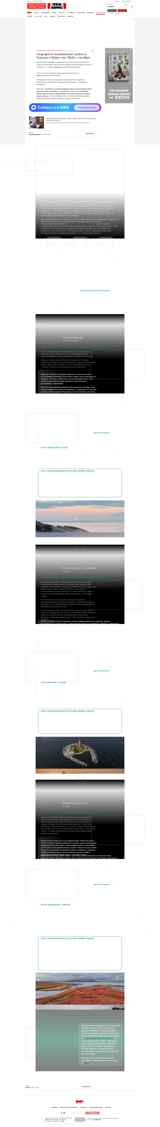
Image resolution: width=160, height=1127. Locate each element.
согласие (56, 1119)
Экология (81, 12)
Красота (62, 12)
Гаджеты (52, 16)
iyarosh (27, 1087)
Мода (54, 12)
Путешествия (38, 16)
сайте (86, 1063)
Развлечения (45, 12)
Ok (80, 1119)
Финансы (70, 16)
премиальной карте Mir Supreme (99, 1038)
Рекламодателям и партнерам (69, 1107)
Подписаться (50, 50)
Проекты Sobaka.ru (126, 1)
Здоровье (90, 12)
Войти (29, 1)
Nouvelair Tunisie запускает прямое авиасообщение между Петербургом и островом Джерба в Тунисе (63, 93)
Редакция (54, 1107)
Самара (116, 1)
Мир (93, 224)
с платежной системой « (79, 224)
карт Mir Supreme (101, 671)
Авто (46, 16)
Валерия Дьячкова (34, 134)
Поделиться (60, 50)
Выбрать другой (112, 10)
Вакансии (108, 1107)
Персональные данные (96, 1107)
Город (36, 12)
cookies (62, 1121)
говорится (57, 67)
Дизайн (29, 16)
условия (47, 1119)
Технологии (61, 16)
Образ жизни (100, 12)
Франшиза (83, 1107)
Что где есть (71, 12)
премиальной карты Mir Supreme (95, 291)
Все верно (122, 10)
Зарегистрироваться (37, 1)
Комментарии (89, 133)
